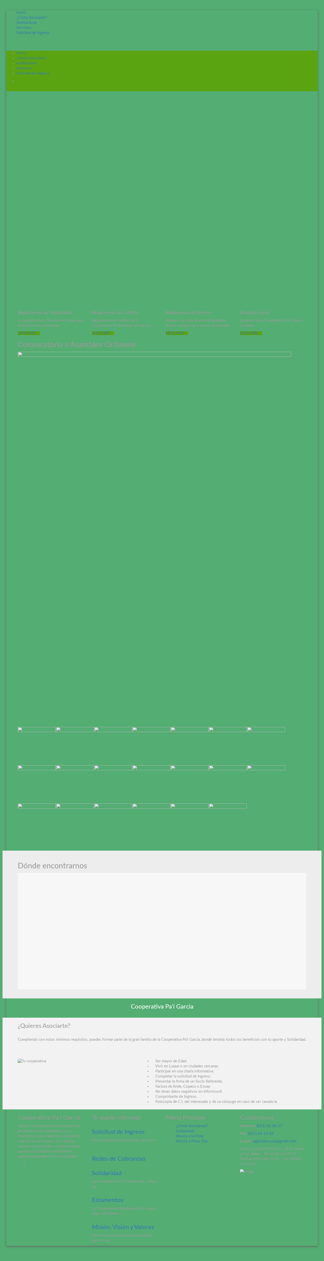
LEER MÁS (27, 333)
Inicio (21, 12)
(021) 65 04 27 (269, 1126)
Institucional (26, 23)
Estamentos (107, 1200)
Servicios (24, 28)
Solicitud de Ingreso (32, 33)
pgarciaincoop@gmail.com (274, 1141)
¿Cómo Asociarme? (192, 1126)
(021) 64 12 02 (260, 1134)
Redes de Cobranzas (118, 1159)
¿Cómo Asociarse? (31, 18)
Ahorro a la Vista (189, 1136)
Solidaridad (107, 1173)
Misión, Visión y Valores (123, 1227)
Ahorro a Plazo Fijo (192, 1141)
